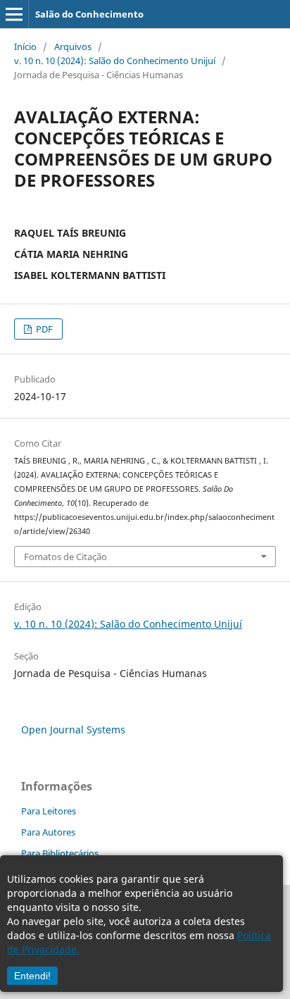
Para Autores (48, 832)
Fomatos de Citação (65, 556)
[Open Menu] (14, 14)
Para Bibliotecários (60, 853)
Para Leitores (48, 811)
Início (25, 46)
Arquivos (73, 46)
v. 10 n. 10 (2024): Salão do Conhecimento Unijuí (114, 60)
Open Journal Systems (73, 729)
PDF (43, 329)
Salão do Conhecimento (89, 14)
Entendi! (32, 975)
